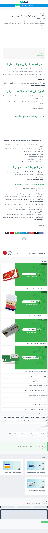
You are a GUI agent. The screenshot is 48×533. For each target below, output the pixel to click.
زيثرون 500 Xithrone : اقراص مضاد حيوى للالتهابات (36, 376)
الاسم (45, 507)
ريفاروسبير (5, 420)
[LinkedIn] (26, 233)
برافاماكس (39, 420)
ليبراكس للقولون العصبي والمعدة (40, 405)
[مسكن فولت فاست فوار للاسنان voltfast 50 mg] (12, 465)
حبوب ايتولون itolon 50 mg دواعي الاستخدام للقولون (36, 472)
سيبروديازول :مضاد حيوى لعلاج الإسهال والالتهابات (36, 381)
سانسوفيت (19, 420)
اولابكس (4, 417)
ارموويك (28, 420)
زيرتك (14, 423)
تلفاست (10, 423)
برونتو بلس (45, 420)
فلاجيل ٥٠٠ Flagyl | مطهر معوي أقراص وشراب (37, 386)
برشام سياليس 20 (44, 417)
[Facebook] (41, 233)
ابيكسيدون (27, 417)
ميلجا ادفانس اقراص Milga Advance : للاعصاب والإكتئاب (35, 288)
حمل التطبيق (17, 5)
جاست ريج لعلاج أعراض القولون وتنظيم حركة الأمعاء (36, 409)
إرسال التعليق (44, 522)
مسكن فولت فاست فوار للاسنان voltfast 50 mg (13, 472)
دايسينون (17, 417)
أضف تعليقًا (44, 511)
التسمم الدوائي (41, 225)
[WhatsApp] (17, 233)
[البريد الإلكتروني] (7, 233)
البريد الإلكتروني (28, 507)
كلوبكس (37, 417)
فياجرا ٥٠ (31, 436)
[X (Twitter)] (36, 233)
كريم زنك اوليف (38, 436)
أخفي (39, 50)
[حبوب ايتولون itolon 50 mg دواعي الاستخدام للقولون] (36, 465)
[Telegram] (21, 233)
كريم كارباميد (44, 436)
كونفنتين (40, 423)
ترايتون (22, 417)
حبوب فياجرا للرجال (17, 433)
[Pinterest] (31, 233)
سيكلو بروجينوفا (11, 417)
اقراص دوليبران (10, 433)
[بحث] (0, 2)
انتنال (10, 420)
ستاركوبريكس (26, 436)
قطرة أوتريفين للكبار (26, 433)
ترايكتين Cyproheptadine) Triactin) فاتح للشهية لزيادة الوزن (35, 371)
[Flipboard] (12, 233)
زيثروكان (45, 423)
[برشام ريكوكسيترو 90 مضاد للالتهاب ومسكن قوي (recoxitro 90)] (36, 483)
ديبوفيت (23, 423)
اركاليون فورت (29, 423)
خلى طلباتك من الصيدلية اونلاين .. (24, 5)
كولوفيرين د (20, 436)
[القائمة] (46, 2)
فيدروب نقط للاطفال (35, 433)
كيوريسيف (32, 417)
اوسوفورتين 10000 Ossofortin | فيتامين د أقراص (37, 344)
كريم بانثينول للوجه (44, 433)
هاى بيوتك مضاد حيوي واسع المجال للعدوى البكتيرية (36, 390)
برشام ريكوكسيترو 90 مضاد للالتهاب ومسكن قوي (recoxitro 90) (36, 490)
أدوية (43, 18)
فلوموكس (35, 423)
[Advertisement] (24, 38)
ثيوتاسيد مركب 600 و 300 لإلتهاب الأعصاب (38, 395)
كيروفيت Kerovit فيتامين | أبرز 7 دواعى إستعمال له (36, 316)
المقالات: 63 (24, 243)
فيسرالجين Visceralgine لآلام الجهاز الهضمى (38, 400)
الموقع (13, 507)
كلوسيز (14, 420)
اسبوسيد (18, 423)
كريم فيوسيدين (44, 426)
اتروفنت (24, 420)
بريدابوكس (34, 420)
